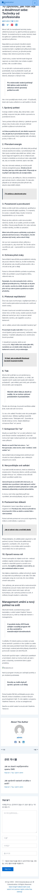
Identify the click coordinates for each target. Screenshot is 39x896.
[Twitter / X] (19, 742)
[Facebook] (3, 25)
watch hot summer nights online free (19, 889)
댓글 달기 (7, 772)
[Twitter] (8, 25)
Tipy (12, 772)
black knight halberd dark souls (19, 887)
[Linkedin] (16, 25)
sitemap (19, 892)
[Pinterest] (12, 25)
